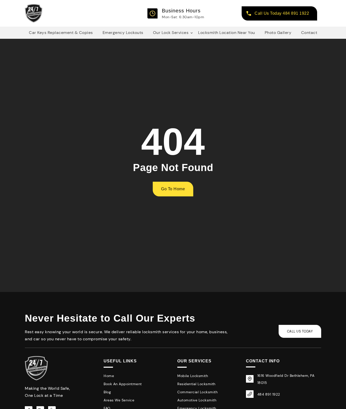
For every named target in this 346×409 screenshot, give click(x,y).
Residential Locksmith (196, 384)
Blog (107, 392)
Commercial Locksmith (197, 392)
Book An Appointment (123, 384)
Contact (309, 32)
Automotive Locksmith (196, 400)
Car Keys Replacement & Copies (61, 32)
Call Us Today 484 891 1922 (282, 13)
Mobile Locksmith (192, 376)
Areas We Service (119, 400)
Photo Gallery (278, 32)
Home (109, 376)
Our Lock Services (171, 32)
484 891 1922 (268, 394)
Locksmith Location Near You (226, 32)
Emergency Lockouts (123, 32)
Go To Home (173, 189)
